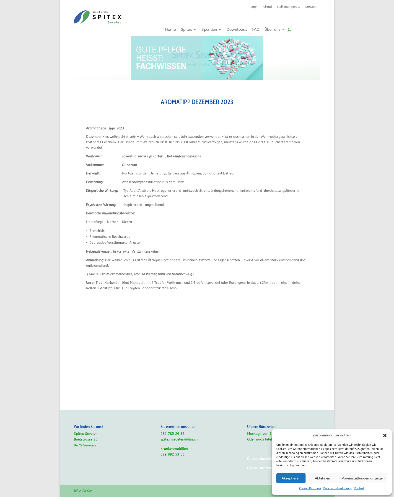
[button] (385, 435)
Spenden (209, 30)
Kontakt (359, 488)
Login (254, 6)
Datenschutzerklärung (337, 488)
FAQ (255, 30)
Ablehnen (322, 478)
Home (170, 30)
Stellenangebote (288, 6)
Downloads (237, 30)
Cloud (267, 6)
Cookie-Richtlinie (310, 488)
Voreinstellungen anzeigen (363, 478)
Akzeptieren (291, 478)
